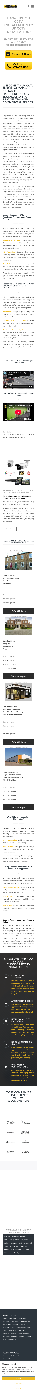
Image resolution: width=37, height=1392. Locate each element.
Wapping (16, 1253)
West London (6, 1324)
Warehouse (11, 1359)
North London (14, 1321)
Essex (4, 1330)
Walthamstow (8, 1253)
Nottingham (6, 1336)
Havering (14, 1243)
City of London (22, 1318)
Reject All (18, 1388)
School (4, 1359)
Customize (19, 1383)
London (5, 1318)
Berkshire (22, 1324)
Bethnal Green (8, 1240)
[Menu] (31, 6)
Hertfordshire (22, 1330)
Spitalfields (7, 1249)
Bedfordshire (15, 1324)
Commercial (6, 1356)
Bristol (12, 1327)
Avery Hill (7, 1236)
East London (6, 1321)
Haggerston (24, 1240)
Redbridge (16, 1246)
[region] (18, 1376)
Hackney (6, 1243)
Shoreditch (24, 1246)
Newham (8, 1246)
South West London (26, 1321)
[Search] (27, 6)
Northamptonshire (23, 1333)
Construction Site (22, 1356)
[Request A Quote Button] (18, 54)
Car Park (13, 1356)
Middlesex (13, 1333)
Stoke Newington (18, 1249)
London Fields (28, 1243)
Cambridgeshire (21, 1327)
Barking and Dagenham (19, 1236)
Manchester (6, 1333)
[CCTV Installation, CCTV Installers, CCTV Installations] (15, 6)
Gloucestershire (12, 1330)
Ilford (20, 1243)
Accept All (18, 1378)
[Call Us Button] (18, 66)
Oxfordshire (14, 1336)
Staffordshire (29, 1336)
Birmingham (6, 1327)
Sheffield (21, 1336)
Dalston (17, 1240)
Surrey (4, 1339)
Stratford (27, 1249)
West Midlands (12, 1339)
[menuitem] (27, 6)
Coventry (29, 1327)
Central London (13, 1318)
